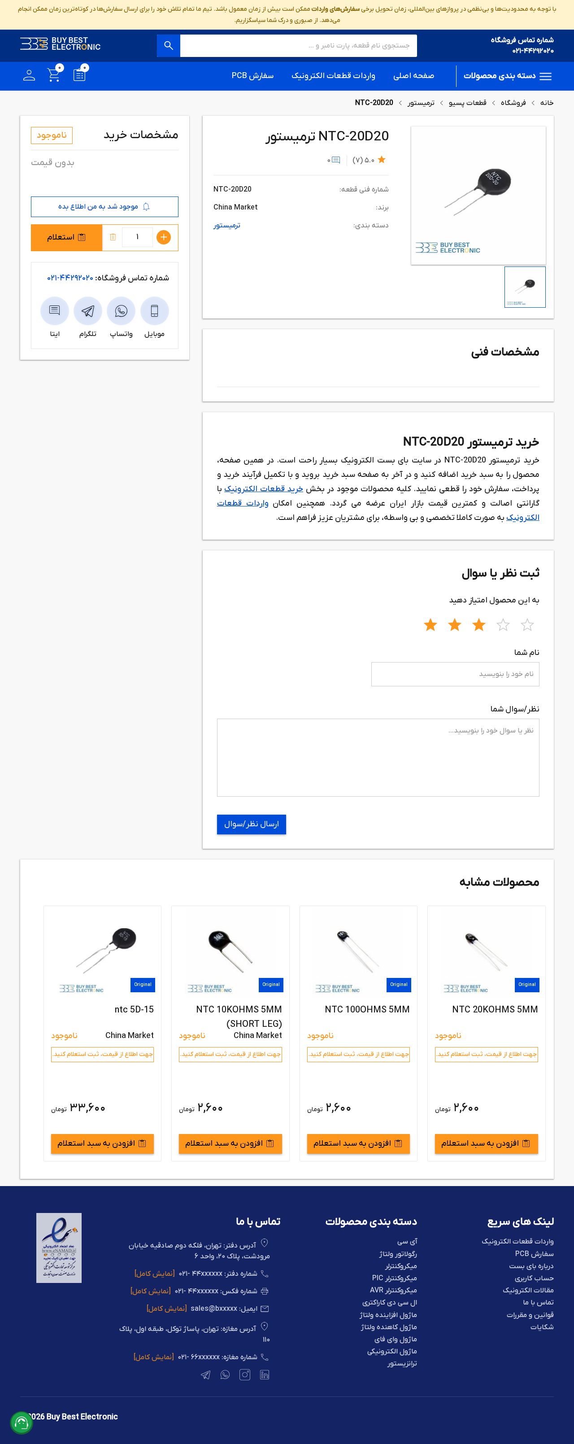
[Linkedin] (263, 1376)
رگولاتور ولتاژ (398, 1254)
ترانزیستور (402, 1364)
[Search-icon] (168, 46)
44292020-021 (70, 278)
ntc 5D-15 (262, 1010)
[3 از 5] (479, 623)
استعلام (60, 237)
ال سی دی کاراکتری (389, 1303)
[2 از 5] (455, 623)
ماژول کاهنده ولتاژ (389, 1327)
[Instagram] (244, 1376)
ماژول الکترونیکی (392, 1352)
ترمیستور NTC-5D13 (114, 1010)
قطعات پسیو (468, 103)
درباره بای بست (531, 1266)
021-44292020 (533, 51)
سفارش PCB (253, 76)
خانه (547, 103)
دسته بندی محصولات (500, 76)
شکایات (542, 1327)
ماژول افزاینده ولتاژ (388, 1315)
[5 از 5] (527, 623)
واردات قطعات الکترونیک (333, 76)
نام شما (526, 653)
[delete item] (113, 237)
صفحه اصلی (414, 76)
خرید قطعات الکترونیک (263, 489)
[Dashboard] (29, 76)
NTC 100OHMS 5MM (495, 1010)
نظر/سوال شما (515, 709)
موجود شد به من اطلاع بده (98, 206)
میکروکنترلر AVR (393, 1291)
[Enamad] (59, 1281)
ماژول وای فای (395, 1339)
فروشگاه (513, 103)
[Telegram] (204, 1376)
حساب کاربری (534, 1278)
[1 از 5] (430, 623)
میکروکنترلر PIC (394, 1278)
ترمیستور (421, 103)
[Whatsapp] (224, 1376)
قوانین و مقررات (530, 1315)
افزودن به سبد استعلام (480, 1144)
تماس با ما (538, 1303)
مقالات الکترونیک (528, 1291)
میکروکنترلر (401, 1266)
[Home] (60, 45)
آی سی (407, 1242)
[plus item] (164, 237)
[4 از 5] (503, 623)
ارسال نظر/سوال (251, 824)
